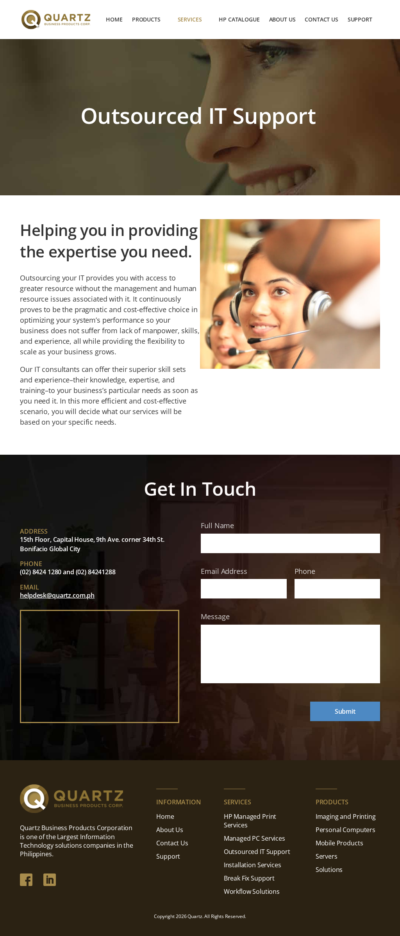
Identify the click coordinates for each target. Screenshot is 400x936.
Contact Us (321, 20)
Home (114, 20)
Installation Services (252, 865)
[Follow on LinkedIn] (49, 879)
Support (360, 20)
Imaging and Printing (346, 816)
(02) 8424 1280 (40, 572)
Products (146, 20)
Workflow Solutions (252, 891)
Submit (345, 711)
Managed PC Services (254, 838)
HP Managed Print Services (250, 820)
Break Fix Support (249, 878)
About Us (282, 20)
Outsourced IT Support (257, 851)
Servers (327, 856)
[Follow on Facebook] (26, 879)
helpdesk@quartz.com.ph (57, 595)
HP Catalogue (239, 20)
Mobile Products (339, 843)
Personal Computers (345, 829)
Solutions (329, 869)
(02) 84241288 (96, 572)
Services (190, 20)
